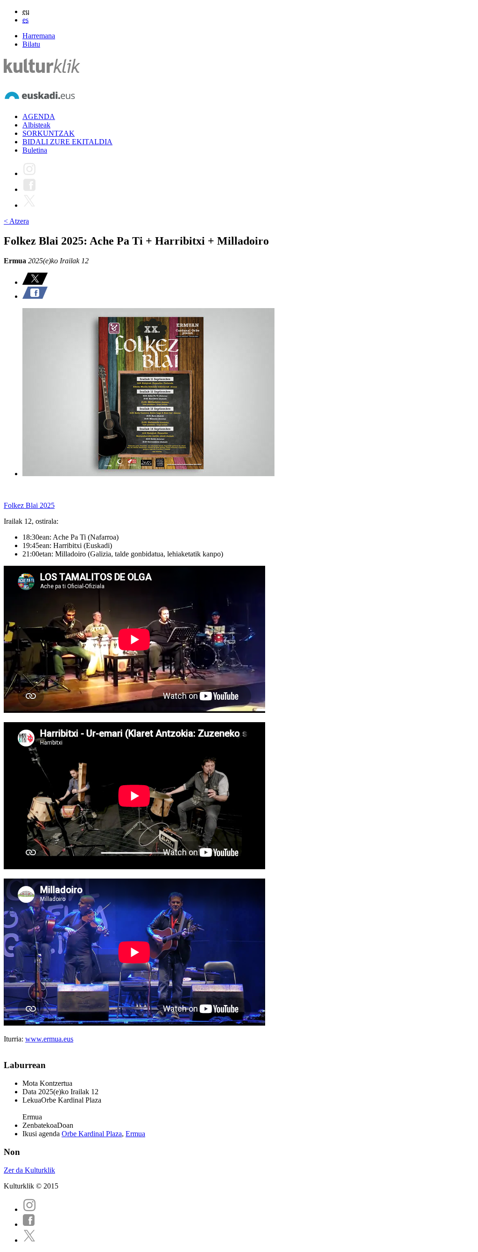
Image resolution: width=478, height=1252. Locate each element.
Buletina (34, 150)
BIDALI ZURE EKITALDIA (67, 142)
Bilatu (31, 44)
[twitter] (29, 1240)
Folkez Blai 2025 (29, 505)
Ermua (135, 1134)
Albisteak (36, 125)
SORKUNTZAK (48, 133)
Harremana (38, 36)
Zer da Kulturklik (29, 1170)
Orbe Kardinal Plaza (92, 1134)
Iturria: (14, 1039)
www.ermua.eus (49, 1039)
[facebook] (28, 1224)
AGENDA (38, 116)
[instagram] (29, 1209)
